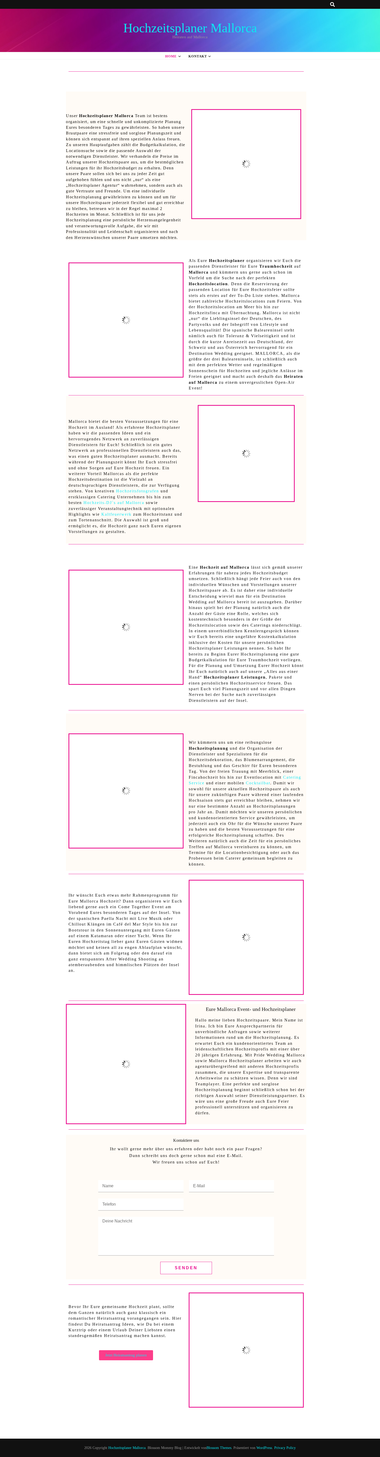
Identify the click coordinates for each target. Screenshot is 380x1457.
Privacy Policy (285, 1448)
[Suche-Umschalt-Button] (333, 4)
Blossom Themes (219, 1448)
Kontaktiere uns (186, 1140)
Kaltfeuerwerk (116, 514)
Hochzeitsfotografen (137, 491)
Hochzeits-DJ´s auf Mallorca (113, 502)
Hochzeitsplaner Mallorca (190, 28)
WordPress (264, 1448)
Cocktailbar (258, 783)
